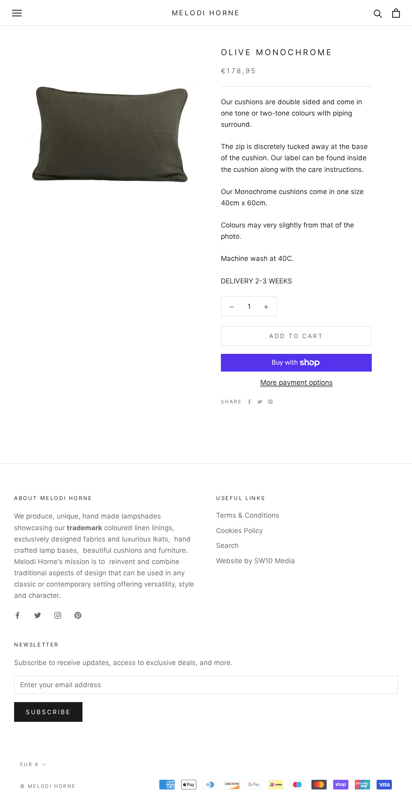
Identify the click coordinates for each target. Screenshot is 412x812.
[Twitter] (260, 401)
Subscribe (48, 712)
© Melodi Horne (48, 786)
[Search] (378, 13)
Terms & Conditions (247, 515)
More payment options (296, 382)
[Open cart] (396, 13)
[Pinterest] (270, 401)
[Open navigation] (17, 13)
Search (227, 545)
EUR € (29, 764)
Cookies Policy (239, 531)
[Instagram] (57, 614)
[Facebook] (249, 401)
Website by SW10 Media (255, 561)
